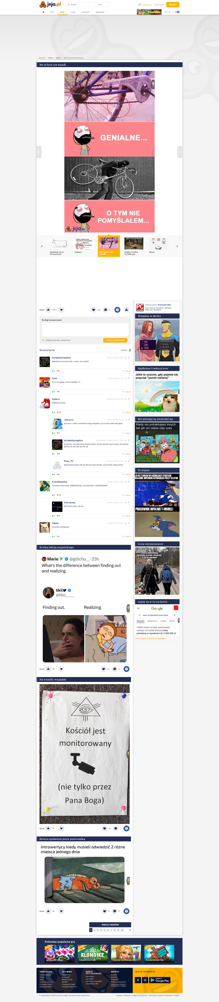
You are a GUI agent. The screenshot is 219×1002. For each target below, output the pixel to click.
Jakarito (68, 419)
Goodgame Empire (68, 984)
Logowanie (89, 979)
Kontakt (114, 975)
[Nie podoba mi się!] (65, 310)
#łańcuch (149, 310)
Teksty (41, 977)
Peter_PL (68, 461)
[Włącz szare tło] (176, 12)
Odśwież (124, 350)
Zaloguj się (147, 5)
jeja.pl (42, 58)
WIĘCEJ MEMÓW (110, 925)
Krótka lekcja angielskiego (56, 547)
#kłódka (168, 308)
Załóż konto (159, 5)
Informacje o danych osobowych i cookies (118, 985)
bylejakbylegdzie (61, 357)
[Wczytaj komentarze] (117, 828)
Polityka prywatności (118, 982)
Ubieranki (100, 12)
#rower (152, 308)
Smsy (41, 979)
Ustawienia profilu (92, 984)
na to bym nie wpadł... (74, 58)
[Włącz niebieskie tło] (178, 12)
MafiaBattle (66, 977)
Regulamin (115, 979)
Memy (62, 12)
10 (122, 930)
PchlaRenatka (59, 481)
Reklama (114, 977)
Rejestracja (90, 976)
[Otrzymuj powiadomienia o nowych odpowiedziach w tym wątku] (129, 399)
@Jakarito (68, 444)
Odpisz (128, 371)
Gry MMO (67, 971)
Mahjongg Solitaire (46, 987)
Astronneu (69, 502)
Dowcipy (86, 12)
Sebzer (55, 523)
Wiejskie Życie (67, 979)
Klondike (65, 982)
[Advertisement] (109, 279)
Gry (52, 12)
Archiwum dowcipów (46, 982)
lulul (54, 378)
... (126, 930)
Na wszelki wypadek (52, 679)
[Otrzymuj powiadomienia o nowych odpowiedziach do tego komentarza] (129, 358)
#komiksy (157, 310)
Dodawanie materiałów (94, 981)
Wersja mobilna (45, 975)
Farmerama (66, 975)
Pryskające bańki (45, 984)
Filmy (73, 12)
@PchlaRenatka (70, 506)
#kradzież (160, 308)
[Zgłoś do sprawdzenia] (126, 310)
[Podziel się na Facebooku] (117, 310)
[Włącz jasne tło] (174, 12)
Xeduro (56, 399)
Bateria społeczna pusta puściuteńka (62, 839)
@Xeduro (68, 423)
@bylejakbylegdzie (71, 465)
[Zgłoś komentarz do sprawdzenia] (126, 358)
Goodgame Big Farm (69, 987)
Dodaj (173, 4)
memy (50, 58)
